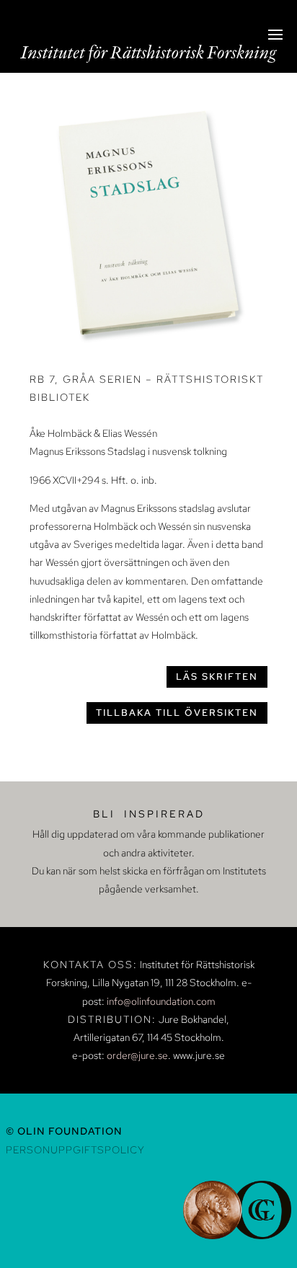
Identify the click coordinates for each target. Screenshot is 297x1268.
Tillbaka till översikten (177, 712)
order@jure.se (137, 1055)
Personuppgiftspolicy (75, 1149)
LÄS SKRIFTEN (217, 676)
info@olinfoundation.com (161, 1001)
